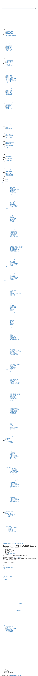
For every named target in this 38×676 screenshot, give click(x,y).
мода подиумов (12, 210)
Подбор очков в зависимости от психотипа (16, 245)
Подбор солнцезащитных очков (14, 251)
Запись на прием (8, 537)
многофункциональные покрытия (15, 416)
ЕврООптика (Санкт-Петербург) (14, 471)
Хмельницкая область (9, 171)
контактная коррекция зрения (14, 370)
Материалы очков (12, 243)
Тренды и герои (8, 208)
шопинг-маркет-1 (8, 513)
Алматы (7, 131)
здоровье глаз (12, 202)
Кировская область (9, 45)
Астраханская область (9, 25)
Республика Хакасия (9, 90)
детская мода (12, 334)
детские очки (12, 329)
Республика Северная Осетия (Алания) (12, 86)
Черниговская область (9, 174)
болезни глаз (12, 282)
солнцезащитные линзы (13, 198)
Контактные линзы (9, 369)
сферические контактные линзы (14, 402)
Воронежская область (9, 33)
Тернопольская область (9, 167)
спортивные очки (12, 331)
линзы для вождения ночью (14, 354)
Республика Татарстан (9, 87)
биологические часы (13, 307)
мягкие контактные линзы (13, 380)
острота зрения (12, 299)
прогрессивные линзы (13, 362)
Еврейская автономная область (11, 35)
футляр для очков (12, 368)
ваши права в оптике (13, 196)
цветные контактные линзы (14, 375)
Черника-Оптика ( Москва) (14, 479)
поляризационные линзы (13, 232)
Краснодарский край (9, 47)
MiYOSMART (12, 425)
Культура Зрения (12, 448)
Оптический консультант (9, 626)
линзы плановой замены (13, 398)
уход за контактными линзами (14, 374)
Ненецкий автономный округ (10, 59)
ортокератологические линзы (14, 383)
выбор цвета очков (12, 453)
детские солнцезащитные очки (14, 350)
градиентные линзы (13, 349)
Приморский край (8, 69)
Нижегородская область (9, 60)
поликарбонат (12, 436)
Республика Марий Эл (9, 83)
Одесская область (8, 160)
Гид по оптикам (8, 509)
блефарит (11, 308)
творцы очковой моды (13, 217)
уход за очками (12, 332)
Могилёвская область (9, 128)
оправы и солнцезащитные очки (15, 189)
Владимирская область (9, 30)
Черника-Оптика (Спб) (13, 480)
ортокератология (12, 316)
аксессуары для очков (13, 333)
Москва (7, 55)
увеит (10, 322)
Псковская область (9, 70)
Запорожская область (9, 148)
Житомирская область (9, 145)
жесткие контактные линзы (14, 377)
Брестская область (9, 120)
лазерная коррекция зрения (14, 315)
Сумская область (8, 165)
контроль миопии (12, 295)
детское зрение (12, 283)
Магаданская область (9, 54)
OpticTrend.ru (12, 443)
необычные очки (12, 244)
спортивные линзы (12, 343)
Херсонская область (9, 170)
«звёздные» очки (12, 185)
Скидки (7, 494)
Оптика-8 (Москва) (12, 477)
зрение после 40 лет (13, 285)
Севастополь (8, 100)
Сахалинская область (9, 98)
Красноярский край (9, 48)
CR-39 (11, 423)
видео (11, 186)
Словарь (7, 439)
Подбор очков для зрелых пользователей (16, 247)
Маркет (5, 512)
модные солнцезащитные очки (14, 356)
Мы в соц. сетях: (6, 639)
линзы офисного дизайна (13, 430)
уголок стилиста (12, 213)
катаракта (11, 291)
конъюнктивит (12, 296)
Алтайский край (8, 23)
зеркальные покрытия (13, 429)
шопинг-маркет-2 (8, 519)
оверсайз (11, 223)
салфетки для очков (13, 363)
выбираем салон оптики (13, 197)
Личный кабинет (18, 16)
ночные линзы (12, 381)
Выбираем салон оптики (9, 511)
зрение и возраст (12, 203)
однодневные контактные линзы (15, 382)
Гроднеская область (9, 125)
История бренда (12, 267)
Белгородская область (9, 27)
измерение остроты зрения (14, 313)
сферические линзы (13, 421)
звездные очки (12, 222)
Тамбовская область (9, 104)
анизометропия (12, 305)
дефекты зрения (12, 200)
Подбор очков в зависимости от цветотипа (16, 246)
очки (10, 300)
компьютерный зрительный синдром (15, 293)
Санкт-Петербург (8, 97)
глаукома (11, 310)
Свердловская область (9, 99)
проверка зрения (12, 288)
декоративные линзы (13, 376)
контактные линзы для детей (14, 379)
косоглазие (11, 297)
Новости (7, 184)
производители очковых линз (14, 409)
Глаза (7, 281)
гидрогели (11, 391)
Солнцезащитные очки (9, 620)
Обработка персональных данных (11, 638)
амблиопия (11, 304)
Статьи (5, 625)
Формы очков (12, 253)
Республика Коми (8, 82)
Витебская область (9, 122)
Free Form (11, 424)
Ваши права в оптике (9, 510)
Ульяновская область (9, 110)
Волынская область (9, 140)
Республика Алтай (8, 73)
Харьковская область (9, 169)
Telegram (7, 538)
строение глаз (12, 320)
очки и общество (12, 190)
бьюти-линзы (12, 389)
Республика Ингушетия (9, 77)
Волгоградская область (9, 31)
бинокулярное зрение (13, 306)
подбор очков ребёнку (13, 457)
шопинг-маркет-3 (8, 526)
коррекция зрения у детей (14, 205)
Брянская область (8, 28)
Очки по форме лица (9, 536)
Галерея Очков (12, 446)
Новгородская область (9, 61)
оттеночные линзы (12, 384)
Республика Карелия (9, 81)
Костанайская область (9, 135)
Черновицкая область (9, 175)
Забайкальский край (9, 37)
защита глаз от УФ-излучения (14, 201)
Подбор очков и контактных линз (11, 241)
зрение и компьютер (13, 284)
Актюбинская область (9, 130)
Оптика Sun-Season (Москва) (14, 476)
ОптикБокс (11, 450)
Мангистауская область (9, 137)
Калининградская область (10, 41)
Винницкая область (9, 139)
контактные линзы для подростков (15, 393)
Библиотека (6, 632)
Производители (8, 438)
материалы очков (12, 454)
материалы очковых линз (13, 406)
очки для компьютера (13, 328)
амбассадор (11, 214)
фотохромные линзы (13, 199)
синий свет (11, 303)
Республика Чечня (9, 91)
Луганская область (9, 155)
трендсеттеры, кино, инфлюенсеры (15, 212)
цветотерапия (12, 325)
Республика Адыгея (9, 72)
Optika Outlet (12, 444)
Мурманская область (9, 57)
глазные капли (12, 309)
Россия (19, 6)
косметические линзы (13, 397)
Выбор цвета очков (12, 242)
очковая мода (12, 211)
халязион (11, 324)
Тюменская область (9, 108)
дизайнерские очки (12, 221)
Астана (7, 132)
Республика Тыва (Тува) (9, 88)
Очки (7, 326)
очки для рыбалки (12, 359)
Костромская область (9, 46)
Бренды (7, 266)
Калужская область (9, 42)
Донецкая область (8, 143)
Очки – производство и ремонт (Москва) (16, 478)
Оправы (7, 622)
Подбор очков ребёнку (13, 250)
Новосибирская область (9, 62)
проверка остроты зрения (14, 206)
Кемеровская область (9, 44)
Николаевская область (9, 158)
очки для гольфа (12, 358)
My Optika (11, 442)
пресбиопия (11, 301)
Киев (6, 151)
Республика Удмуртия (9, 89)
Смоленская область (9, 101)
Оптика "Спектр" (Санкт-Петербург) (15, 475)
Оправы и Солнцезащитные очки (11, 628)
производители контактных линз (14, 372)
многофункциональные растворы (15, 399)
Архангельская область (9, 24)
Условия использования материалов (15, 675)
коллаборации (12, 216)
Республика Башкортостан (10, 74)
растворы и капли (10, 518)
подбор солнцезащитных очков (14, 458)
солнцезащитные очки (13, 327)
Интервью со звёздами (13, 229)
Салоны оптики (8, 467)
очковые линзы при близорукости (15, 434)
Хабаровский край (9, 112)
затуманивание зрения (13, 311)
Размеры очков (12, 252)
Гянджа (7, 179)
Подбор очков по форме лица (14, 249)
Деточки (11, 447)
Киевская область (8, 152)
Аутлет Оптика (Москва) (13, 469)
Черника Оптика (12, 452)
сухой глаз (11, 321)
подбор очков (12, 318)
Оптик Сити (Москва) (13, 474)
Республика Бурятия (9, 75)
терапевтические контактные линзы (15, 403)
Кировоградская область (9, 153)
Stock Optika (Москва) (13, 468)
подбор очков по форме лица (14, 456)
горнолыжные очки (12, 348)
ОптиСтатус (11, 451)
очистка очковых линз (13, 357)
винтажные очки (12, 187)
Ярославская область (9, 118)
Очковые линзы (8, 405)
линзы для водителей (13, 338)
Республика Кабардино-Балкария (11, 78)
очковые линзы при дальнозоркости (15, 435)
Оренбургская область (9, 65)
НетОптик (11, 449)
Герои (7, 225)
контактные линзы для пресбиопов (15, 394)
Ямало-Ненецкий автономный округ (11, 117)
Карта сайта (8, 637)
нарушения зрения (12, 287)
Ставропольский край (9, 102)
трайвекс (11, 437)
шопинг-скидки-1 (10, 495)
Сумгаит (7, 181)
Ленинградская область (9, 52)
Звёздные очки (12, 228)
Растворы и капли (8, 624)
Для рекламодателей (9, 636)
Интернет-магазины (9, 441)
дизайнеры (11, 209)
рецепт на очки (12, 207)
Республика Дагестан (9, 76)
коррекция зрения (12, 286)
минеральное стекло (13, 431)
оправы (9, 516)
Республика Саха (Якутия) (10, 85)
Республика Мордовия (9, 84)
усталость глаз (12, 323)
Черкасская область (9, 173)
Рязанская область (9, 94)
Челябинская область (9, 114)
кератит (11, 292)
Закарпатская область (9, 147)
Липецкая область (8, 53)
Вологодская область (9, 32)
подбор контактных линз (13, 317)
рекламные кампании (13, 192)
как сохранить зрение (13, 204)
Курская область (8, 50)
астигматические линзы (13, 411)
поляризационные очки (13, 361)
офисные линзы (12, 340)
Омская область (8, 64)
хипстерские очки (12, 195)
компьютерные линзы (13, 337)
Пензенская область (9, 68)
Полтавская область (9, 162)
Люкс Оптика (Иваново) (13, 472)
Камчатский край (8, 43)
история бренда (12, 215)
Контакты (7, 635)
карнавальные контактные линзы (15, 378)
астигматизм (12, 289)
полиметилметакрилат (13, 401)
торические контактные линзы (14, 404)
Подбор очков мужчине (13, 248)
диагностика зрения (13, 290)
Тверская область (8, 105)
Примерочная (8, 535)
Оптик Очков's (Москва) (13, 473)
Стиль (5, 183)
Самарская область (9, 96)
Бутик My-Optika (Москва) (13, 470)
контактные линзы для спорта (14, 395)
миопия (11, 298)
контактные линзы (12, 294)
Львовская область (9, 156)
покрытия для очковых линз (14, 408)
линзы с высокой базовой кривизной (15, 355)
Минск (7, 127)
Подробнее (5, 570)
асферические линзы (13, 412)
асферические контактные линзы (15, 387)
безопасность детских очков (14, 346)
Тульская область (8, 107)
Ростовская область (9, 93)
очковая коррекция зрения (14, 407)
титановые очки (12, 193)
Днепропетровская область (10, 142)
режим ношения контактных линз (15, 373)
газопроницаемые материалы (14, 390)
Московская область (9, 56)
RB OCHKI (11, 445)
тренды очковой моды (13, 194)
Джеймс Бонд (12, 188)
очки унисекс (12, 191)
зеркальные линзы (12, 336)
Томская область (8, 106)
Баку (6, 177)
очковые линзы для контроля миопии (15, 433)
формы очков (12, 459)
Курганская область (9, 49)
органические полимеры (13, 432)
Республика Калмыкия (9, 79)
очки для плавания (12, 341)
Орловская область (9, 66)
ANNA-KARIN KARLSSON (11, 553)
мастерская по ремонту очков (14, 339)
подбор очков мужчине (13, 455)
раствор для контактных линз (14, 386)
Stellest (11, 426)
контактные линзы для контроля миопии (16, 392)
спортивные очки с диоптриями (14, 344)
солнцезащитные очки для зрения (15, 364)
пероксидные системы (13, 400)
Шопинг (5, 440)
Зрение (5, 280)
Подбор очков (8, 627)
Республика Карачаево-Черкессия (11, 80)
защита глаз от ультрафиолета (14, 312)
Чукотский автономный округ (10, 115)
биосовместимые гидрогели (14, 388)
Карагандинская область (9, 134)
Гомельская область (9, 124)
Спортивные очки (8, 623)
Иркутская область (9, 39)
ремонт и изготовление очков (14, 330)
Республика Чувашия (9, 92)
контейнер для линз (13, 396)
